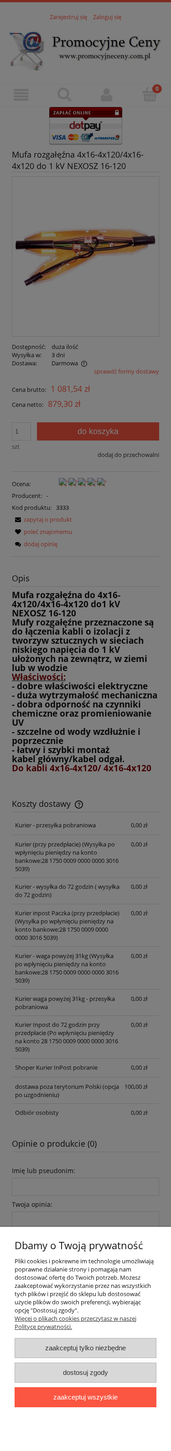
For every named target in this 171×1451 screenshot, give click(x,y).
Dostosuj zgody (85, 1372)
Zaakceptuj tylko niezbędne (85, 1348)
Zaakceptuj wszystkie (85, 1397)
